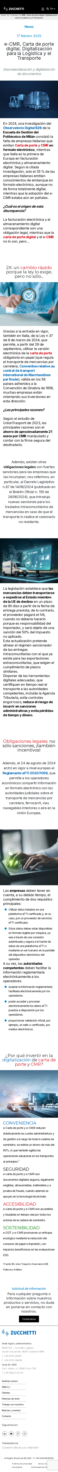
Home (3, 15)
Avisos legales (45, 1464)
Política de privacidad (22, 1464)
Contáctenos (29, 1319)
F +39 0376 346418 (12, 1360)
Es (8, 15)
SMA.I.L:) (6, 1387)
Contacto (6, 1416)
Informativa (17, 1467)
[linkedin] (4, 1433)
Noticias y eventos (11, 1410)
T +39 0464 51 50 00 (12, 1372)
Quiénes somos (10, 1381)
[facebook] (18, 1433)
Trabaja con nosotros (13, 1404)
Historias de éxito (11, 1398)
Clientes (6, 1392)
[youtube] (11, 1433)
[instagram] (24, 1433)
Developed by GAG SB (41, 1467)
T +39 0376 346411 (11, 1356)
